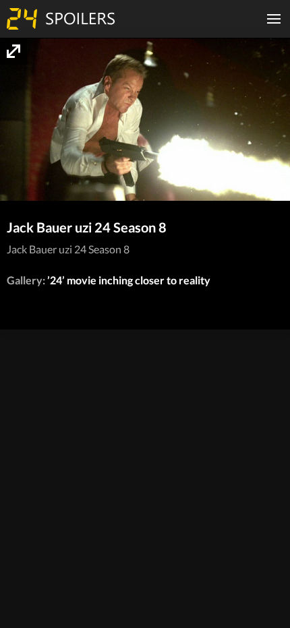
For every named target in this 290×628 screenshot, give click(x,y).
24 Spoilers (61, 19)
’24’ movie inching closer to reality (128, 280)
